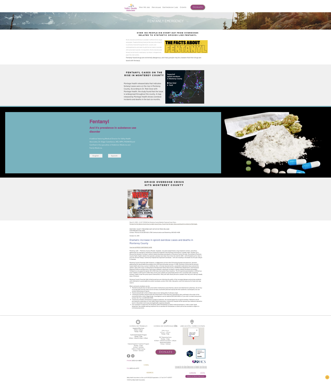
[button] (183, 7)
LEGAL (202, 373)
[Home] (327, 377)
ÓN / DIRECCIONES (196, 326)
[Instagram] (132, 356)
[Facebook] (128, 356)
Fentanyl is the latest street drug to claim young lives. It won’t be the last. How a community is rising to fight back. (163, 224)
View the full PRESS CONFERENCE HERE (141, 247)
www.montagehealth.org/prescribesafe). (158, 303)
